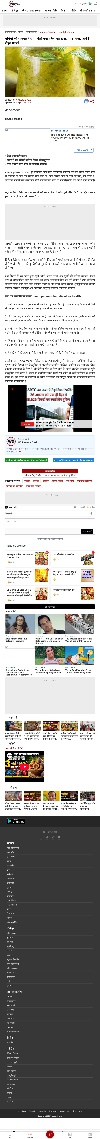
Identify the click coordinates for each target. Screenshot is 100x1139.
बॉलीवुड (14, 10)
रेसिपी (20, 31)
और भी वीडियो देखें (14, 748)
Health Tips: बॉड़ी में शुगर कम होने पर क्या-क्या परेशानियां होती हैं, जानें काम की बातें (32, 736)
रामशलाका (11, 1084)
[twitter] (47, 837)
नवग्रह (9, 1097)
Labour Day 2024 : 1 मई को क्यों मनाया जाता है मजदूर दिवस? (50, 475)
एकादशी (10, 996)
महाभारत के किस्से (84, 480)
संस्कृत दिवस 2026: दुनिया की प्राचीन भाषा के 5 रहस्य (32, 806)
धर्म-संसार (70, 480)
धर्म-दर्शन (10, 1027)
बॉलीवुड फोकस (12, 968)
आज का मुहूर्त (12, 1062)
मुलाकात (10, 985)
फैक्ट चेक (10, 913)
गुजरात (9, 887)
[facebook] (41, 837)
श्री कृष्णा (10, 1009)
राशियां (9, 1066)
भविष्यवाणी (11, 1001)
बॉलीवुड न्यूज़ (11, 933)
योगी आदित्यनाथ (13, 848)
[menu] (4, 4)
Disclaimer (53, 1111)
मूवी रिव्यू (10, 946)
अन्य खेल (10, 1042)
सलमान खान (11, 972)
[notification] (95, 3)
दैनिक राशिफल (12, 1053)
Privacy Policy (77, 1111)
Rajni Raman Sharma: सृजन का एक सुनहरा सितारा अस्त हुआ (50, 806)
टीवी (8, 981)
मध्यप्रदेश (10, 878)
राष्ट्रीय (9, 861)
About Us (32, 1111)
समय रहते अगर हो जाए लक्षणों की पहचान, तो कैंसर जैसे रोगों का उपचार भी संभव (88, 736)
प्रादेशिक (10, 874)
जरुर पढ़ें (13, 717)
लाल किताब (11, 1071)
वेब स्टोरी (10, 942)
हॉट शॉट (10, 937)
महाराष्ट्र (9, 891)
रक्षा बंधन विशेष (51, 10)
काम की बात (11, 900)
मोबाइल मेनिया (12, 922)
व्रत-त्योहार (10, 1022)
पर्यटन (9, 955)
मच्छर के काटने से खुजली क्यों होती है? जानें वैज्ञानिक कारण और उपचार (13, 736)
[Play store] (90, 3)
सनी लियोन (11, 977)
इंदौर (8, 869)
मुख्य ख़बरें (11, 856)
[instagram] (59, 837)
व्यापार (9, 917)
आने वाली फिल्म (13, 963)
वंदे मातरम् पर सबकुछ (31, 10)
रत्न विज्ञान (10, 1101)
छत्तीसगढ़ (10, 882)
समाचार (4, 10)
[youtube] (53, 837)
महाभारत (10, 1018)
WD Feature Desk (23, 100)
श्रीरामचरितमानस (87, 10)
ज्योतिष (73, 10)
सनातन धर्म (11, 1005)
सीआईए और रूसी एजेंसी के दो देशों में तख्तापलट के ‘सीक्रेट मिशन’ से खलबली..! (13, 806)
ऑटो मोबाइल (12, 904)
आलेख (9, 950)
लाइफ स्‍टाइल (10, 31)
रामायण (10, 1014)
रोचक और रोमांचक (33, 486)
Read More (28, 424)
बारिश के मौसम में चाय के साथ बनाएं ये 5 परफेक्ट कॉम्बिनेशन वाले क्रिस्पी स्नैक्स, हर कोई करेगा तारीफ (69, 736)
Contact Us (64, 1111)
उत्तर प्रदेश (10, 852)
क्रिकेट (64, 10)
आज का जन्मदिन (13, 1058)
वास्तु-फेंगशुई (11, 1075)
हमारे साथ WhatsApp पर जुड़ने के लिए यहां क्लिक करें (26, 460)
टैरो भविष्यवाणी (12, 1079)
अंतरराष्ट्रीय (11, 865)
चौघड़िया (10, 1088)
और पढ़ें (18, 451)
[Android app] (16, 821)
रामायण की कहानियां (14, 486)
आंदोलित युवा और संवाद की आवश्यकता (87, 806)
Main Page (22, 1111)
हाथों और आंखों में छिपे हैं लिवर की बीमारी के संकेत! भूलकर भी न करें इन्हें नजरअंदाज (51, 736)
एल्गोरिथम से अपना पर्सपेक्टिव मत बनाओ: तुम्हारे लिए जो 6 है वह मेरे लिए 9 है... (69, 806)
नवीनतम (13, 787)
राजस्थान (10, 896)
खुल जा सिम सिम (13, 959)
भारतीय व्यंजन (31, 31)
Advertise (42, 1111)
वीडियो (12, 743)
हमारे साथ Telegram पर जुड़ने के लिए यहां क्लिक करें (73, 460)
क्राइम (9, 909)
